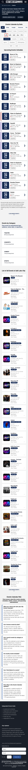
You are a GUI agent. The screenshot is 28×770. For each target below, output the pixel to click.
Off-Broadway (21, 42)
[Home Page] (14, 2)
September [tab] (9, 31)
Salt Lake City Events (6, 5)
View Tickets (24, 54)
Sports (5, 42)
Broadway (12, 42)
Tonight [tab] (13, 27)
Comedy (21, 39)
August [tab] (3, 31)
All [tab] (2, 27)
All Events (7, 39)
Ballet (11, 45)
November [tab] (21, 31)
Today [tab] (7, 27)
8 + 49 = (4, 757)
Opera (16, 45)
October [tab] (15, 31)
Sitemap (15, 765)
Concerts (14, 39)
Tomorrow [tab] (20, 27)
